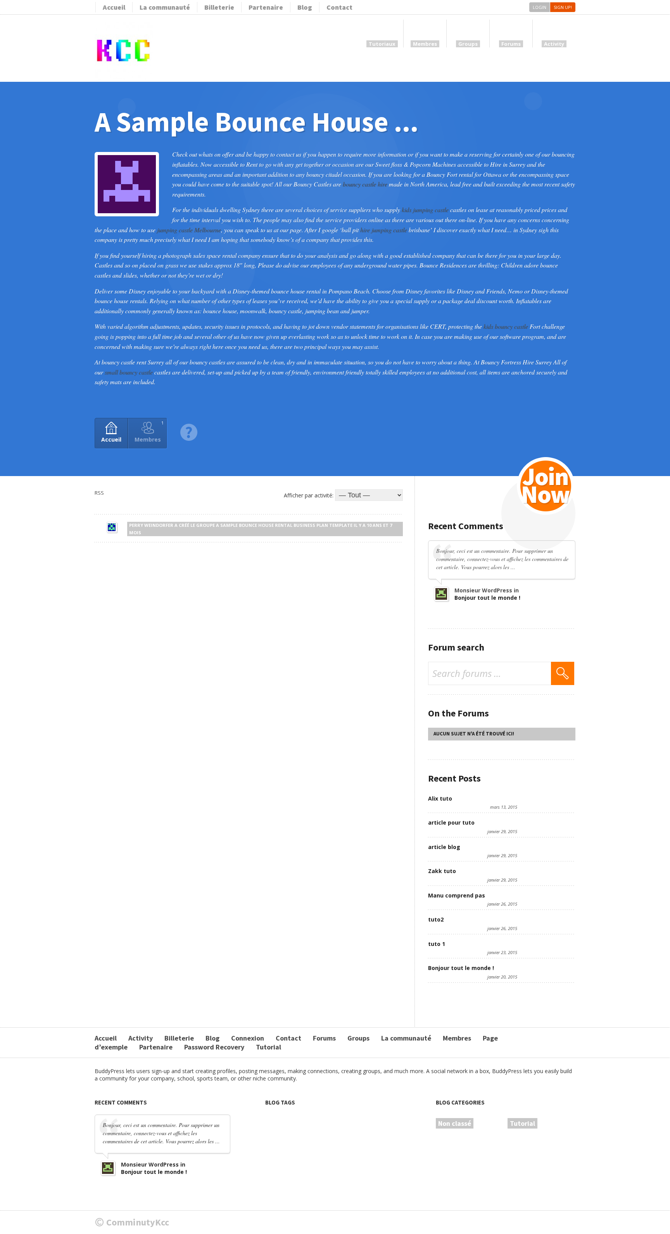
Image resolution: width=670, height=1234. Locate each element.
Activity (140, 1038)
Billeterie (219, 7)
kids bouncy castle (506, 326)
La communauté (165, 7)
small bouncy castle (129, 372)
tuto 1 (436, 944)
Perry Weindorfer (151, 525)
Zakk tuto (442, 871)
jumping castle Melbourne (189, 230)
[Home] (124, 78)
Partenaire (266, 7)
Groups (358, 1038)
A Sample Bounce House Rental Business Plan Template (284, 525)
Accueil (114, 7)
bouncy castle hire (365, 184)
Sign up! (563, 7)
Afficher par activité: (308, 495)
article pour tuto (451, 822)
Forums (324, 1038)
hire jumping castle (383, 230)
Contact (339, 7)
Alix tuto (440, 798)
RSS (99, 492)
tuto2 (436, 919)
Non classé (454, 1123)
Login (539, 7)
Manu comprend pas (456, 895)
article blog (444, 847)
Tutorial (268, 1046)
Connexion (247, 1038)
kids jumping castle (425, 209)
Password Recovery (214, 1046)
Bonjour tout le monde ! (487, 597)
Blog (304, 7)
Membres (149, 431)
